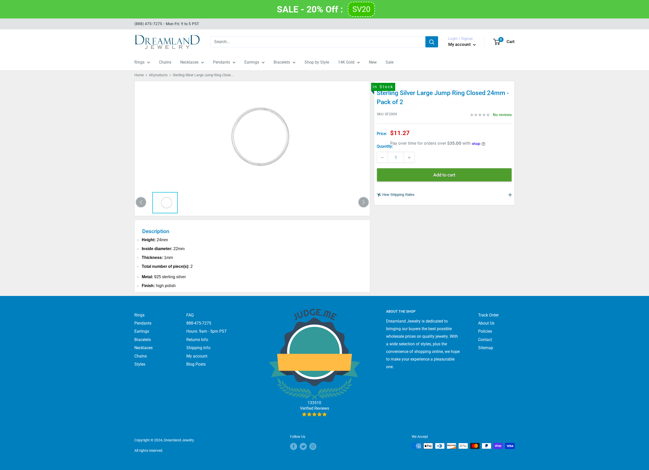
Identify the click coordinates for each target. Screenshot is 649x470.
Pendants (221, 62)
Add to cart (444, 175)
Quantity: (385, 146)
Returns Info (197, 339)
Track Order (488, 315)
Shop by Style (316, 62)
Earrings (251, 62)
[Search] (431, 41)
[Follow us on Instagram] (312, 446)
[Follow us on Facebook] (293, 446)
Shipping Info (198, 347)
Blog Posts (196, 364)
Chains (165, 62)
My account (460, 44)
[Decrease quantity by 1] (382, 157)
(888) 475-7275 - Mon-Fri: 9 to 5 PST (166, 24)
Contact (485, 339)
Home (139, 75)
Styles (139, 364)
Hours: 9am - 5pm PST (206, 331)
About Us (486, 323)
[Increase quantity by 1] (409, 157)
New (373, 62)
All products (158, 75)
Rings (139, 62)
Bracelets (282, 62)
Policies (485, 331)
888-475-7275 (198, 323)
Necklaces (189, 62)
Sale (389, 62)
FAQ (190, 315)
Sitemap (485, 347)
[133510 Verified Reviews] (314, 414)
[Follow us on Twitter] (303, 446)
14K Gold (346, 62)
